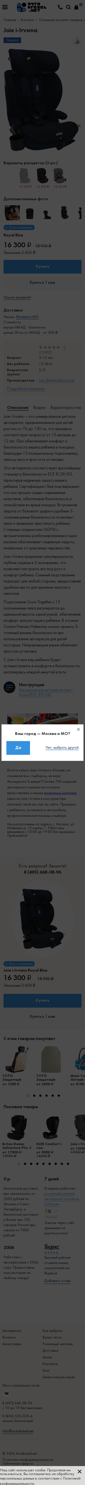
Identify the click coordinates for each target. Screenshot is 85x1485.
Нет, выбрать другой (62, 748)
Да (18, 748)
